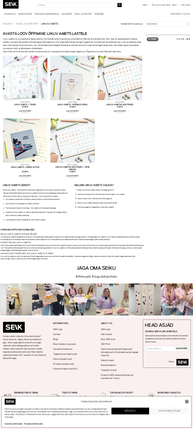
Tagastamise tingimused (65, 354)
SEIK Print (105, 344)
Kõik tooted (106, 334)
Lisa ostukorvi (25, 111)
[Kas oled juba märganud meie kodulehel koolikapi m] (145, 299)
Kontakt (57, 334)
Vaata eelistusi (169, 411)
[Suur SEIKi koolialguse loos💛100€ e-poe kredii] (80, 299)
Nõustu (130, 411)
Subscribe (182, 348)
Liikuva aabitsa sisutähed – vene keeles (72, 168)
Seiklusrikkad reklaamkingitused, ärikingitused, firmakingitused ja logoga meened (119, 352)
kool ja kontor (27, 24)
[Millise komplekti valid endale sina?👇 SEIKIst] (16, 299)
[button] (186, 401)
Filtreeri (153, 39)
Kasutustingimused (62, 359)
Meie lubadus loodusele (64, 344)
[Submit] (119, 5)
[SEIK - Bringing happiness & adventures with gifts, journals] (18, 5)
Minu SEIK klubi (108, 339)
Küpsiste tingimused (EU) (65, 369)
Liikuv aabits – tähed (25, 104)
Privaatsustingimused (33, 423)
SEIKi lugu (58, 329)
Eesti (174, 5)
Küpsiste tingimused (13, 423)
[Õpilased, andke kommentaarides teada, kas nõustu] (112, 299)
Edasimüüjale (107, 360)
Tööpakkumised (108, 370)
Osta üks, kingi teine (161, 5)
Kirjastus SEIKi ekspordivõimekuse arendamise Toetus (117, 376)
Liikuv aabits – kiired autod (25, 167)
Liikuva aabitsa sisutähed (119, 104)
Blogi (55, 339)
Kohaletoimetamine (62, 349)
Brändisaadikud (108, 365)
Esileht (8, 24)
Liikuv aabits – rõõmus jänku (72, 104)
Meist (145, 5)
